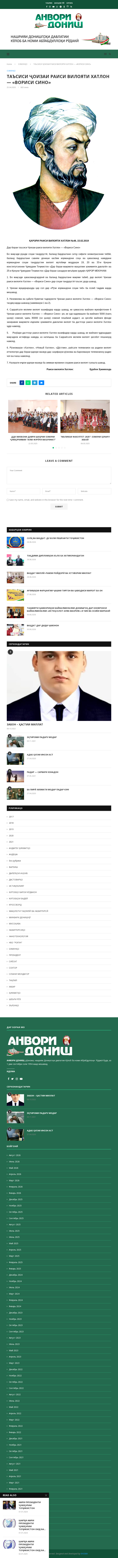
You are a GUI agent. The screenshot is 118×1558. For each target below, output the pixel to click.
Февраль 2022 (16, 1426)
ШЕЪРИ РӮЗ (15, 999)
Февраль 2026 (16, 1186)
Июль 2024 (14, 1287)
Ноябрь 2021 (15, 1444)
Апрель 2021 (15, 1476)
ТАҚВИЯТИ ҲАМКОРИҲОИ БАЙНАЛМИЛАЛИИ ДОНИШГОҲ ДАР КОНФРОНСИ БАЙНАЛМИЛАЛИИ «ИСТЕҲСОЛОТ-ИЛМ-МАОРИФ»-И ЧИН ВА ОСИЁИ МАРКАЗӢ (68, 609)
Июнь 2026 (14, 1161)
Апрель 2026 (15, 1174)
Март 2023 (14, 1363)
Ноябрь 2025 (15, 1205)
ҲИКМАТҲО (14, 992)
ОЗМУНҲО (22, 64)
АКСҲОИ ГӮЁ (59, 3)
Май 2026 (13, 1168)
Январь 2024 (15, 1306)
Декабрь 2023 (15, 1312)
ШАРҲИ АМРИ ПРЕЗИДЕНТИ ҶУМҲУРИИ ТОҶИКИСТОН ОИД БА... (32, 1525)
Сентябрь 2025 (16, 1218)
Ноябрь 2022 (15, 1375)
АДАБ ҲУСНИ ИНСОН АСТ (40, 754)
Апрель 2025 (15, 1249)
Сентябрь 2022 (16, 1388)
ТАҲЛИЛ (13, 980)
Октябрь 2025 (16, 1212)
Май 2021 (13, 1470)
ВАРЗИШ (13, 867)
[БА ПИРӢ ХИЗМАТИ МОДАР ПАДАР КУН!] (15, 794)
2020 (11, 835)
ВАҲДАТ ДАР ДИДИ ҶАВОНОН (43, 625)
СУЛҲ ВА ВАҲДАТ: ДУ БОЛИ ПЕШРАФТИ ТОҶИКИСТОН (55, 538)
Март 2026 (14, 1180)
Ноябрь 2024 (15, 1281)
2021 (11, 841)
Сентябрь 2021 (16, 1457)
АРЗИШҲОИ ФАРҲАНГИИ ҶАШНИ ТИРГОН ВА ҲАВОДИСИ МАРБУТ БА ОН (64, 590)
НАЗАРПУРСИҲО (17, 930)
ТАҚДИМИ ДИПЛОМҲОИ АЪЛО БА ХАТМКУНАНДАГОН (55, 555)
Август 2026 (15, 1155)
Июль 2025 (14, 1230)
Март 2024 (14, 1293)
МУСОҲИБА (14, 923)
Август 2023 (15, 1337)
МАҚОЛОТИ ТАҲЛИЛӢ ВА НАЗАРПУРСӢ (28, 911)
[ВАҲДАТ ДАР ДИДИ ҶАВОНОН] (15, 630)
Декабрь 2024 (15, 1274)
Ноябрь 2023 (15, 1319)
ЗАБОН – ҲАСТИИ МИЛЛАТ (25, 724)
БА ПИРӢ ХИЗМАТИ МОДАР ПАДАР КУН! (48, 789)
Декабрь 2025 (15, 1199)
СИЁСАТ (13, 961)
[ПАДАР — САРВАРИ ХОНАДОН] (15, 776)
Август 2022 (15, 1394)
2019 (11, 829)
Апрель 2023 (15, 1356)
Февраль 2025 (16, 1262)
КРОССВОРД (15, 904)
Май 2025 (13, 1243)
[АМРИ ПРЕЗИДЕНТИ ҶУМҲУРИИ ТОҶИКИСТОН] (9, 1505)
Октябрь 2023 (16, 1325)
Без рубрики (15, 860)
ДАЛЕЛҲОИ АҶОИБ (18, 873)
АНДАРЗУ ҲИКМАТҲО (19, 848)
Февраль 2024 (16, 1300)
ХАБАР (12, 986)
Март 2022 (14, 1419)
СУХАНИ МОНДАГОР (19, 974)
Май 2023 (13, 1350)
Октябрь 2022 (16, 1382)
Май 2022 (13, 1407)
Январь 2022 (15, 1432)
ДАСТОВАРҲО (16, 879)
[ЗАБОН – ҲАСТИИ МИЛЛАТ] (59, 686)
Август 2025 (15, 1224)
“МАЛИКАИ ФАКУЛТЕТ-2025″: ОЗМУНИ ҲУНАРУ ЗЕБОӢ (85, 438)
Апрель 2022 (15, 1413)
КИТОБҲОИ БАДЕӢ (18, 898)
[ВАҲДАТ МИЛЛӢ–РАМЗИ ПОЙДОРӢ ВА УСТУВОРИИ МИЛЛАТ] (15, 577)
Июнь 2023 (14, 1344)
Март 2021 (14, 1482)
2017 (11, 816)
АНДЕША (13, 854)
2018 (11, 822)
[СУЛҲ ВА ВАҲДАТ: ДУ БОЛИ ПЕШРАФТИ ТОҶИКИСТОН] (15, 542)
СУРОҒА (69, 3)
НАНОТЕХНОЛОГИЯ (18, 936)
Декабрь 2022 (15, 1369)
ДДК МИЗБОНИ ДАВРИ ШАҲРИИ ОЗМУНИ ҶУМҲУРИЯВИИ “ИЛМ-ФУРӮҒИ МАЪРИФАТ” (33, 438)
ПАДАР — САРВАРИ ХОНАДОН (42, 772)
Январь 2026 (15, 1193)
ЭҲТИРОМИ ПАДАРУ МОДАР (42, 737)
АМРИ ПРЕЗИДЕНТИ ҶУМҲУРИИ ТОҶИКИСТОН (30, 1505)
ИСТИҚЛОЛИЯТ (16, 886)
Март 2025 (14, 1256)
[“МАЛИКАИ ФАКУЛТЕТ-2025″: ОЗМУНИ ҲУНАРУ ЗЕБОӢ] (85, 416)
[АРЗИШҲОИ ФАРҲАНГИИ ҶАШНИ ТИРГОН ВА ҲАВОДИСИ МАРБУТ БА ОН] (15, 595)
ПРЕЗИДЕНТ (15, 955)
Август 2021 (15, 1463)
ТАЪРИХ (48, 3)
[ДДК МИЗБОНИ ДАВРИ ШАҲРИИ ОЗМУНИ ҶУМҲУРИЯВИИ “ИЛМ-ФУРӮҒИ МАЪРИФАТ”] (33, 416)
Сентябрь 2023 (16, 1331)
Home (9, 64)
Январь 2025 (15, 1268)
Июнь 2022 (14, 1400)
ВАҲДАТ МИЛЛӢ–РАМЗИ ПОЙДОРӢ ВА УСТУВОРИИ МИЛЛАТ (59, 573)
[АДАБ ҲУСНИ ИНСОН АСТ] (15, 759)
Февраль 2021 (16, 1488)
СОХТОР (13, 967)
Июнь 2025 (14, 1237)
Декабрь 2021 (15, 1438)
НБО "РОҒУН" (15, 942)
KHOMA (84, 1553)
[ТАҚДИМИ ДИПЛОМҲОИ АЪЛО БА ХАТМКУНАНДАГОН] (15, 560)
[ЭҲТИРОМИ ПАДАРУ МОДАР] (15, 741)
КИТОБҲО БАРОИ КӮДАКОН (23, 892)
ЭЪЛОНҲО (14, 1005)
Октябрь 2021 (16, 1451)
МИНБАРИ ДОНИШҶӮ (20, 917)
